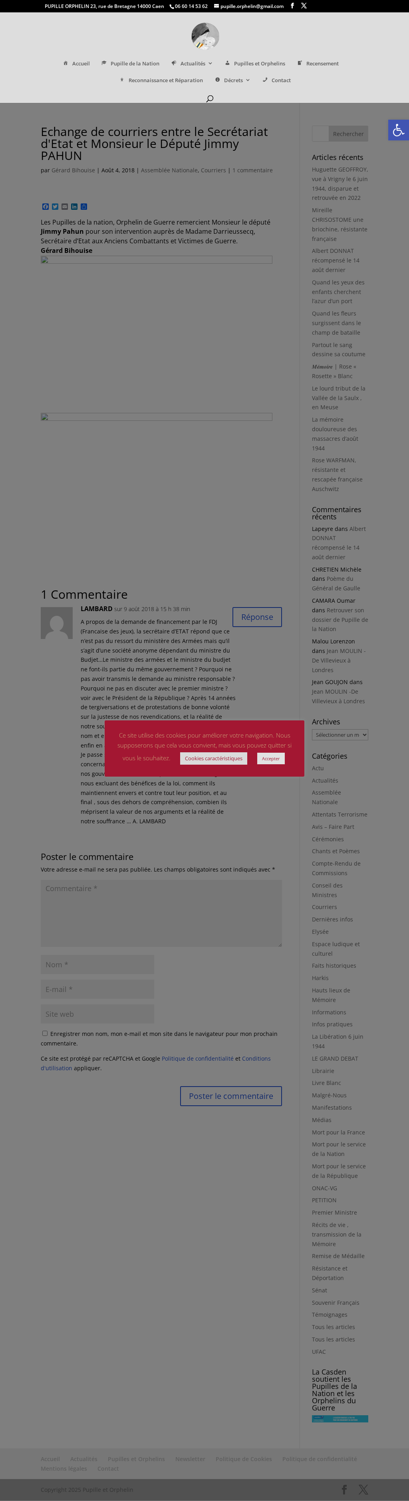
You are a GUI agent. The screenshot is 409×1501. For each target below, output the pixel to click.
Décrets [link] (233, 80)
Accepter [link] (271, 758)
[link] (398, 130)
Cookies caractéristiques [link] (213, 758)
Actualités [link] (193, 63)
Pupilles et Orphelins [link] (259, 63)
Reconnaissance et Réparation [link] (166, 80)
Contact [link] (281, 80)
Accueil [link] (81, 63)
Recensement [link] (322, 63)
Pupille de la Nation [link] (135, 63)
